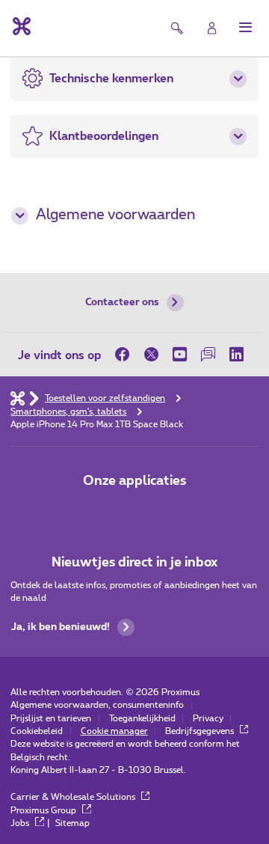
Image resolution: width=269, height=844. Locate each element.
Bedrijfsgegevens (200, 731)
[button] (245, 27)
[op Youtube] (179, 354)
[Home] (17, 398)
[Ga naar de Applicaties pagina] (94, 511)
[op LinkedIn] (237, 354)
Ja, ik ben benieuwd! (60, 627)
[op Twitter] (151, 354)
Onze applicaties (134, 480)
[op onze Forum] (208, 354)
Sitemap (72, 823)
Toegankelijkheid (142, 719)
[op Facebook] (126, 354)
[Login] (212, 28)
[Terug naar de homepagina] (20, 25)
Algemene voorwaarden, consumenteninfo (97, 705)
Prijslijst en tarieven (50, 719)
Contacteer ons (122, 302)
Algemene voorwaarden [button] (115, 215)
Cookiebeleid (36, 731)
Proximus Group (44, 811)
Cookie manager (114, 731)
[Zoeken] (177, 28)
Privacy (208, 719)
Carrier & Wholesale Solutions (73, 797)
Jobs (20, 823)
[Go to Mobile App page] (135, 511)
